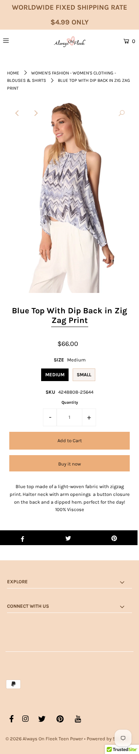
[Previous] (17, 113)
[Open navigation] (15, 40)
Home (13, 73)
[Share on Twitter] (68, 537)
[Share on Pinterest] (114, 537)
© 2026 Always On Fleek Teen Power (44, 738)
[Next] (35, 113)
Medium (54, 374)
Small (84, 374)
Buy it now (69, 464)
